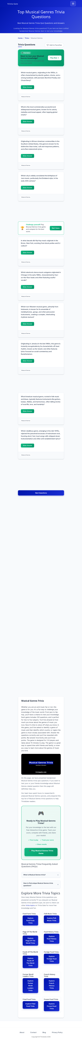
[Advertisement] (41, 212)
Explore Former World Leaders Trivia (30, 985)
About (22, 1032)
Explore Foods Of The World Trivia (30, 961)
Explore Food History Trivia (51, 938)
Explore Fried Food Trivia (30, 1005)
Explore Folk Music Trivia (51, 919)
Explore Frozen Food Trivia (51, 1006)
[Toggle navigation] (73, 3)
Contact (33, 1032)
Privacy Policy (57, 1032)
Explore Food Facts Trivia (30, 920)
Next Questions (41, 493)
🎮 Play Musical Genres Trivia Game (41, 852)
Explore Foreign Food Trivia (51, 958)
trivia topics (30, 905)
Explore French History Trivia (51, 984)
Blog (44, 1032)
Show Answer (27, 87)
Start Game (56, 228)
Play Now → (54, 58)
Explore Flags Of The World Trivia (30, 940)
